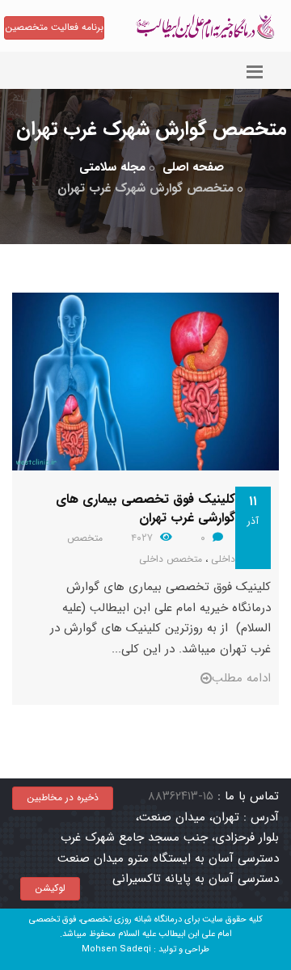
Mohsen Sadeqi (116, 949)
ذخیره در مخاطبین (63, 797)
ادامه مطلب (241, 678)
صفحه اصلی (193, 167)
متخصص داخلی (170, 559)
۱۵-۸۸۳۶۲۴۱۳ (180, 796)
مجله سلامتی (112, 167)
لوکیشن (50, 888)
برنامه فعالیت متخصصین (54, 27)
